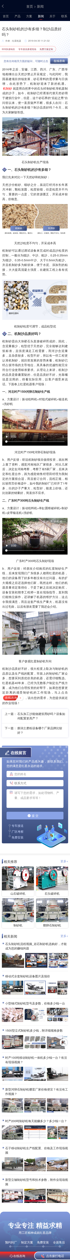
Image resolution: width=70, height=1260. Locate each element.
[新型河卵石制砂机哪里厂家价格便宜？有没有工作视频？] (12, 1105)
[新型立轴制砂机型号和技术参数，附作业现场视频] (12, 1196)
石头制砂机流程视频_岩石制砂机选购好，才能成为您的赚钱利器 (36, 946)
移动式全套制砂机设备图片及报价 (27, 976)
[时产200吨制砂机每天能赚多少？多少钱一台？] (12, 1132)
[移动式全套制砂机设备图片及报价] (12, 988)
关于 (52, 16)
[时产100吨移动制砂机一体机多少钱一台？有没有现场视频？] (12, 1074)
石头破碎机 (52, 893)
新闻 (40, 6)
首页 (29, 6)
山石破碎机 (17, 893)
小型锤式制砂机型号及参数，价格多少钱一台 (35, 1003)
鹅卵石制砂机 (52, 925)
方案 (29, 16)
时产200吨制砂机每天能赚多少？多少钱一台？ (36, 1121)
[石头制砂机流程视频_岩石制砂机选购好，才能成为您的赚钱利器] (13, 960)
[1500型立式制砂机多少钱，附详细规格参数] (12, 1042)
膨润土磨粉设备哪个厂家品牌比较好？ (39, 730)
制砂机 (17, 925)
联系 (64, 16)
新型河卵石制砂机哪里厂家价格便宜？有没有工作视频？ (36, 1091)
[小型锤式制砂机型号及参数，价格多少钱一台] (12, 1015)
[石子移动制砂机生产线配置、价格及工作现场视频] (12, 1164)
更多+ (64, 861)
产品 (18, 16)
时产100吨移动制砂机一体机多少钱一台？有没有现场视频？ (36, 1059)
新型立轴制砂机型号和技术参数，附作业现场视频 (36, 1181)
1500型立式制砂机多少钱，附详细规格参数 (34, 1030)
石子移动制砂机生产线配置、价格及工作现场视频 (36, 1150)
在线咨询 (11, 697)
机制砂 (7, 88)
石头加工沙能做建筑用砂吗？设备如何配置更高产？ (41, 716)
